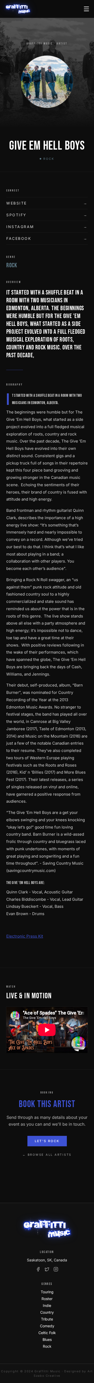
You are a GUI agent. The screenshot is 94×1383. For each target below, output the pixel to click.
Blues (47, 1339)
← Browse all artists (47, 1155)
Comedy (47, 1326)
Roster (47, 1298)
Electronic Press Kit (24, 936)
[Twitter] (47, 1269)
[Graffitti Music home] (18, 9)
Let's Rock (47, 1141)
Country (47, 1312)
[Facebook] (38, 1269)
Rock (47, 1346)
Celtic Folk (47, 1332)
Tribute (47, 1319)
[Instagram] (56, 1269)
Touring (47, 1292)
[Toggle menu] (86, 8)
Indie (47, 1305)
